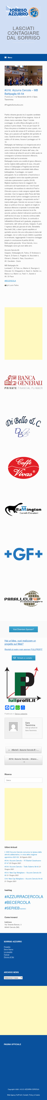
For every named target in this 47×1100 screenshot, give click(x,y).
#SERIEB (12, 907)
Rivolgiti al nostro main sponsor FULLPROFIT (23, 649)
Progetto (7, 947)
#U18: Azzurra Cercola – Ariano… (23, 760)
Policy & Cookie (34, 1095)
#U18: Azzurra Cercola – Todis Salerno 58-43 (22, 866)
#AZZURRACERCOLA (24, 896)
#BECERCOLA (17, 902)
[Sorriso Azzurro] (23, 12)
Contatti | (26, 1095)
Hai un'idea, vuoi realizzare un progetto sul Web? (20, 642)
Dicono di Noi (9, 957)
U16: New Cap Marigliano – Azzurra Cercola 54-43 (23, 878)
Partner (6, 954)
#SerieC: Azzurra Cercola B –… (23, 750)
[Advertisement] (23, 333)
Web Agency (11, 1095)
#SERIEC (23, 909)
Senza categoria (21, 713)
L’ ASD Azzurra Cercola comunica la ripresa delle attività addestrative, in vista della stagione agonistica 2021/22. (23, 854)
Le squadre (8, 952)
